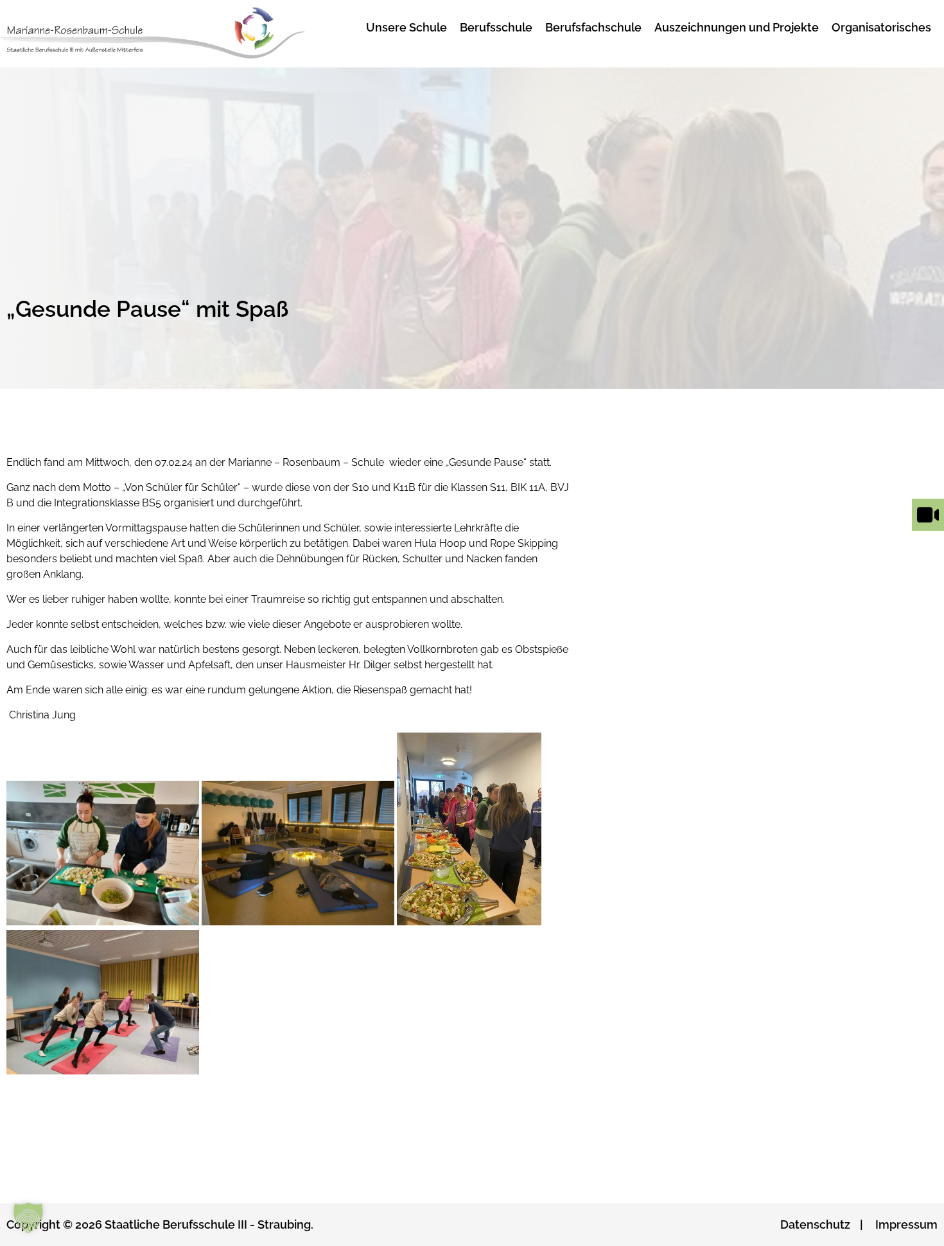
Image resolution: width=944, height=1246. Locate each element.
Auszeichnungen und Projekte (736, 27)
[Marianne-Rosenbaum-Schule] (169, 33)
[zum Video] (928, 530)
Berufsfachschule (593, 27)
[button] (28, 1217)
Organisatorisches (881, 27)
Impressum (906, 1224)
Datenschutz (815, 1224)
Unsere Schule (406, 27)
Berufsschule (496, 27)
